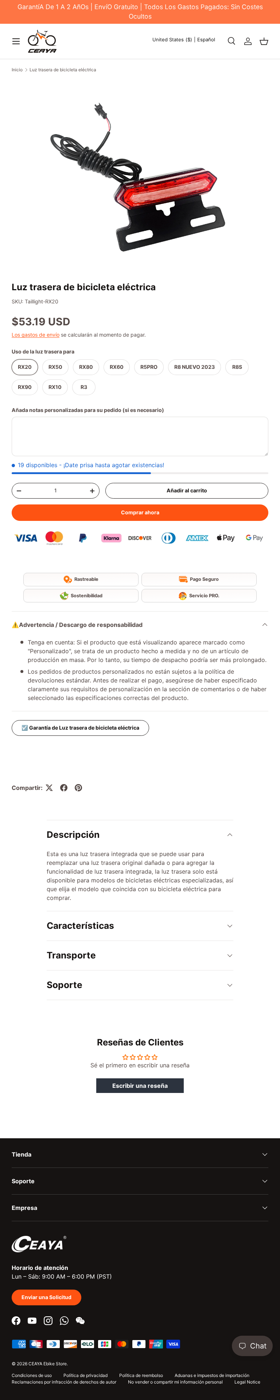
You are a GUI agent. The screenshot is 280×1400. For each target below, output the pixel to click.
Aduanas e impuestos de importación (212, 1375)
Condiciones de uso (32, 1375)
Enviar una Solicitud (46, 1297)
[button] (264, 41)
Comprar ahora (140, 512)
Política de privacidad (85, 1375)
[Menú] (16, 41)
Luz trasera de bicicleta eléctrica (63, 69)
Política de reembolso (141, 1375)
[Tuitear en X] (49, 787)
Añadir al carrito (187, 490)
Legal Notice (247, 1382)
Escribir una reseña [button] (140, 1085)
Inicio (17, 69)
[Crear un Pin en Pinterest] (78, 787)
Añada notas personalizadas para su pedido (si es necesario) (88, 410)
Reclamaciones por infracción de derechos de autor (64, 1382)
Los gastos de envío (35, 335)
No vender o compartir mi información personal (175, 1382)
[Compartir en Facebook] (64, 787)
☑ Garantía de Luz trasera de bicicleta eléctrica (80, 727)
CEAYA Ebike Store (47, 1363)
